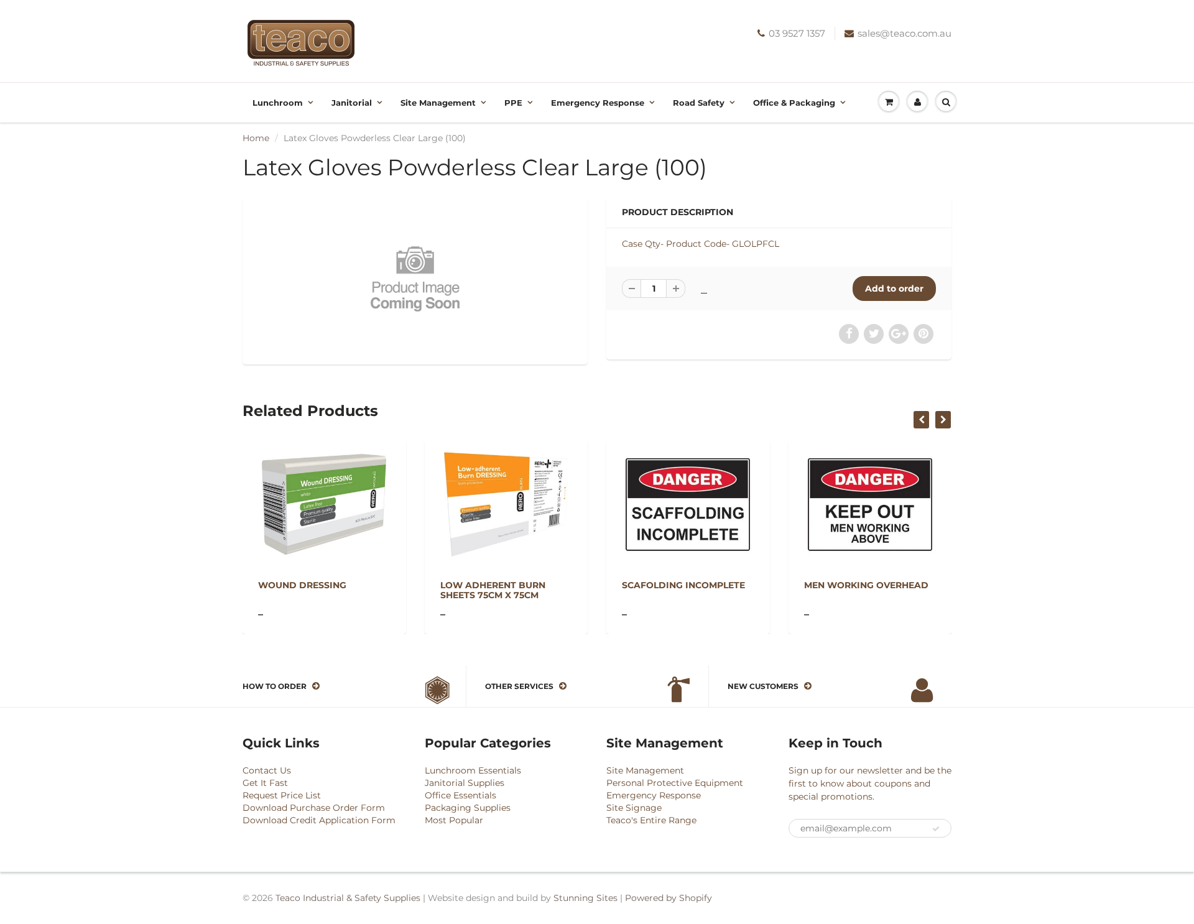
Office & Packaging (794, 103)
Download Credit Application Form (319, 820)
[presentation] (921, 419)
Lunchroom (277, 103)
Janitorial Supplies (464, 782)
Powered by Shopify (668, 897)
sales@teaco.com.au (904, 33)
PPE (513, 103)
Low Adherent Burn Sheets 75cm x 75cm (492, 590)
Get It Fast (265, 782)
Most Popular (454, 820)
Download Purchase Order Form (314, 807)
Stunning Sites (585, 897)
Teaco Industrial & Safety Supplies (347, 897)
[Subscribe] (936, 829)
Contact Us (267, 770)
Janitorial (351, 103)
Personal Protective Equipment (674, 782)
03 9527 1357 (797, 33)
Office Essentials (460, 795)
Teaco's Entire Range (651, 820)
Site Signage (634, 807)
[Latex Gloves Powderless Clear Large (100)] (415, 279)
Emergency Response (597, 103)
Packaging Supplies (468, 807)
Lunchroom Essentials (473, 770)
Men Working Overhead (866, 585)
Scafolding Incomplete (683, 585)
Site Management (438, 103)
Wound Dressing (302, 585)
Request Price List (282, 795)
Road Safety (698, 103)
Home (256, 138)
